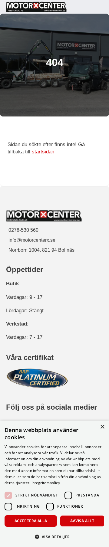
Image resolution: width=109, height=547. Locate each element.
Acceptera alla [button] (31, 520)
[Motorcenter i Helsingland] (36, 7)
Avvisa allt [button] (82, 520)
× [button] (102, 427)
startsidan (43, 152)
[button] (54, 536)
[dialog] (54, 484)
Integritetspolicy (45, 482)
